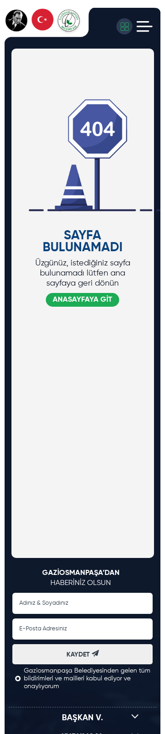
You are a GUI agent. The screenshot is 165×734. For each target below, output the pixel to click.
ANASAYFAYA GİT (82, 300)
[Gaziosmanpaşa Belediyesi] (50, 26)
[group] (75, 49)
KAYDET (79, 654)
